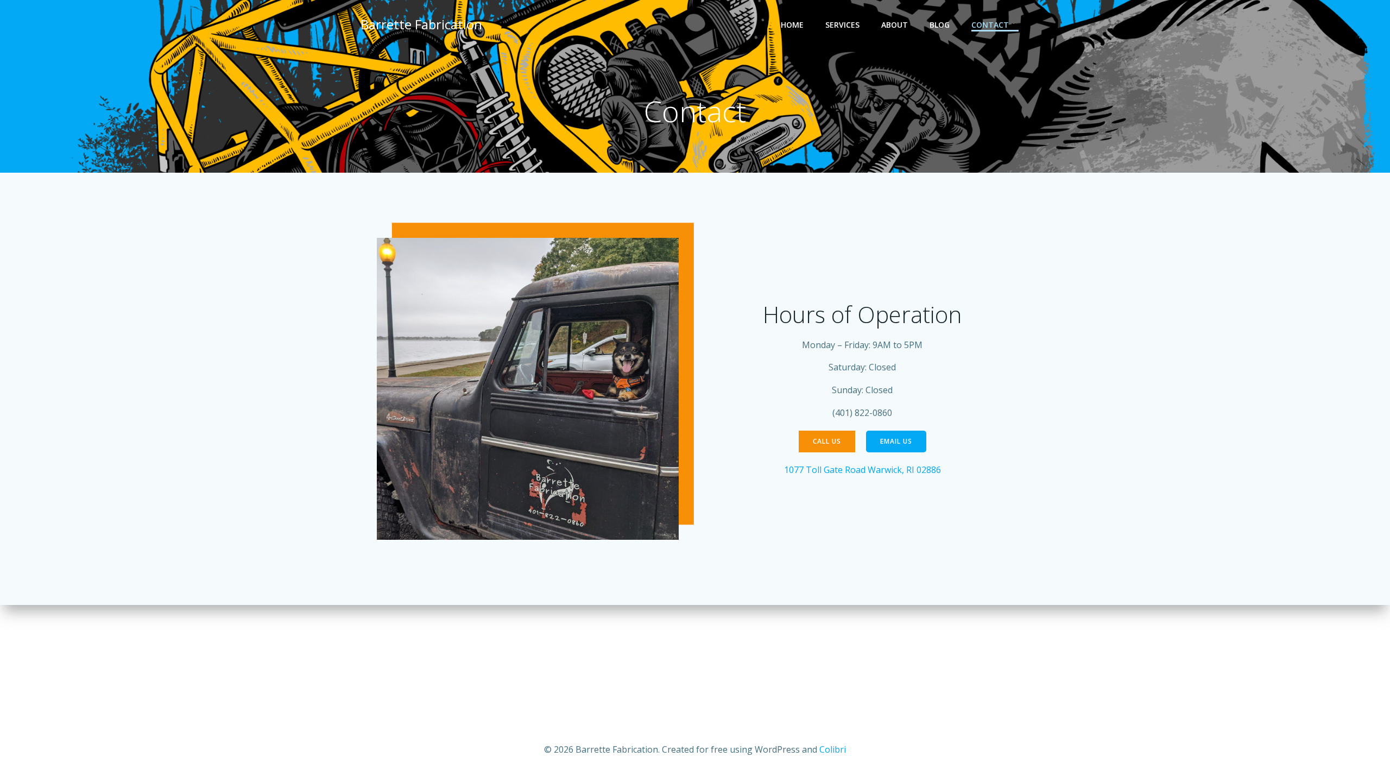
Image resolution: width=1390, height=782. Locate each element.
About (894, 25)
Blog (940, 25)
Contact (990, 25)
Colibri (832, 749)
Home (792, 25)
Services (842, 25)
